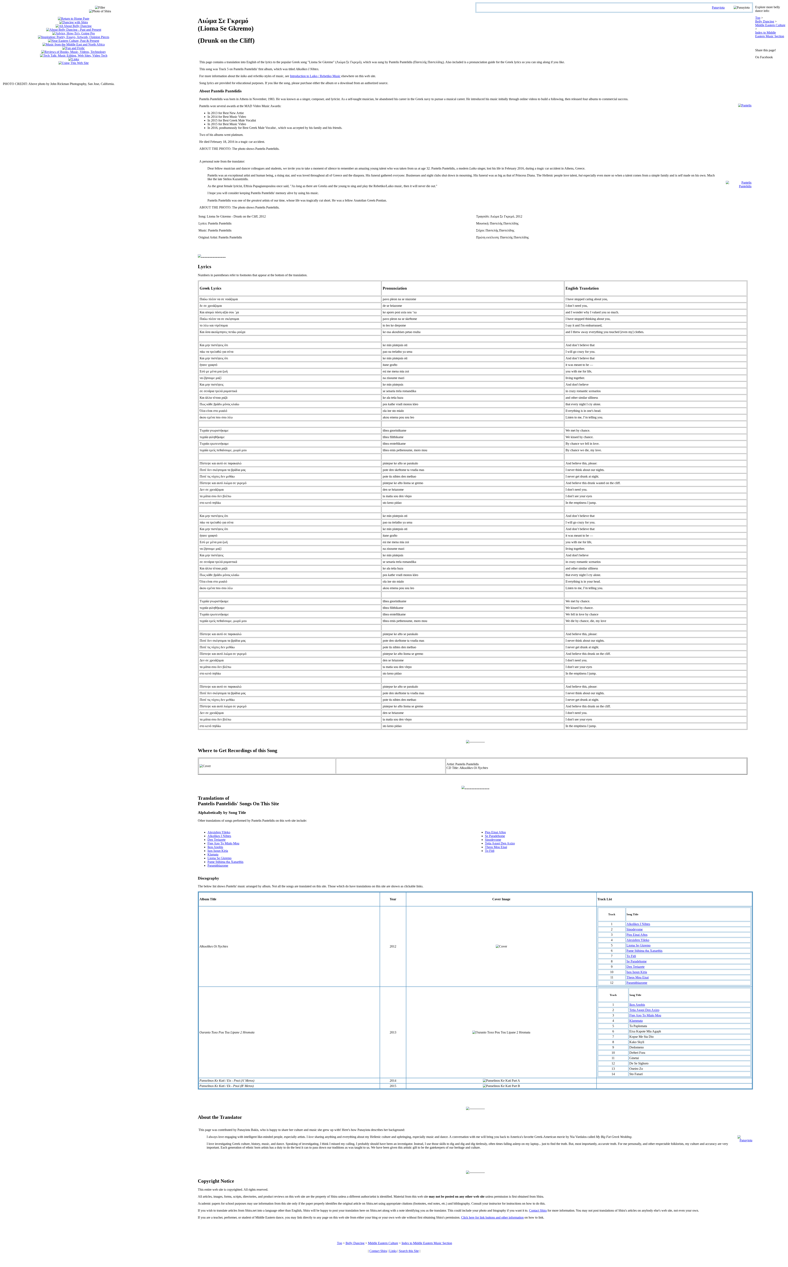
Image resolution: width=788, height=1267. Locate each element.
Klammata (636, 1020)
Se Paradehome (495, 836)
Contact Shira (538, 1210)
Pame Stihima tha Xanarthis (225, 862)
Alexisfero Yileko (218, 832)
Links (393, 1251)
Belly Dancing (764, 21)
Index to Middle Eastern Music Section (769, 34)
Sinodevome (493, 839)
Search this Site (409, 1251)
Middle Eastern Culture (770, 25)
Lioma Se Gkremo (219, 858)
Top (757, 17)
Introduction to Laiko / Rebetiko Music (315, 76)
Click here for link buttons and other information (492, 1217)
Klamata (212, 854)
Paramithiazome (217, 865)
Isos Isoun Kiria (217, 850)
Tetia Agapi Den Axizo (500, 843)
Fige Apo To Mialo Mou (223, 843)
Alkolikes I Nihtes (219, 836)
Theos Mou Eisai (496, 847)
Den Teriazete (216, 839)
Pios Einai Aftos (495, 832)
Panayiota (718, 7)
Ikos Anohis (215, 847)
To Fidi (489, 850)
